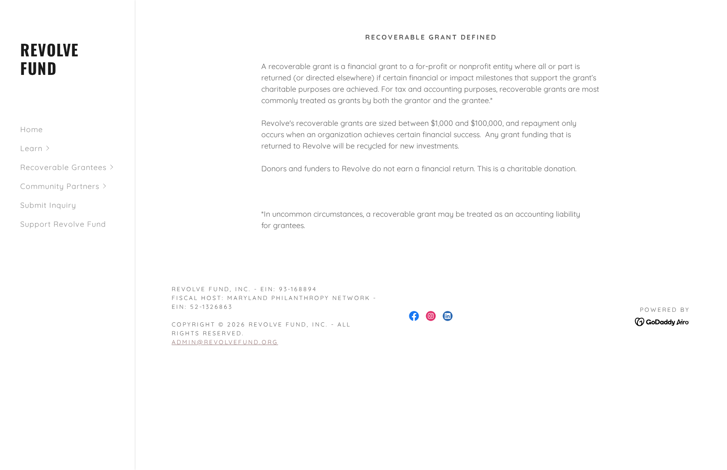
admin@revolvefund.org (225, 342)
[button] (77, 148)
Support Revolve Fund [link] (63, 224)
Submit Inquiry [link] (48, 205)
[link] (67, 72)
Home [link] (31, 129)
